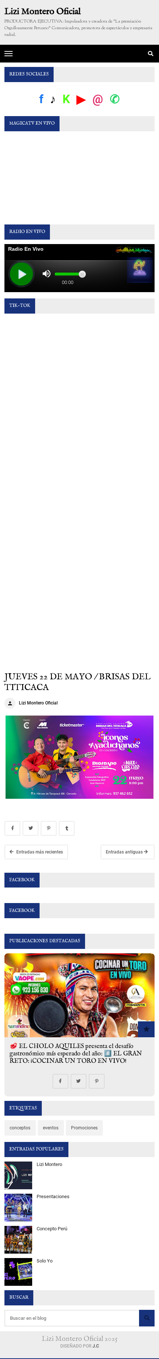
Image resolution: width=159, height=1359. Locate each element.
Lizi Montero (49, 1164)
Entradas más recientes (39, 852)
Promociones (84, 1127)
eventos (50, 1127)
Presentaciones (53, 1196)
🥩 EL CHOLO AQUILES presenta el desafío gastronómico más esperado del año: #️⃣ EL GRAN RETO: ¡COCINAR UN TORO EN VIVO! (76, 1053)
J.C (95, 1346)
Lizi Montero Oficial (42, 12)
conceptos (20, 1127)
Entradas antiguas (125, 852)
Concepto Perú (52, 1228)
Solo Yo (45, 1261)
